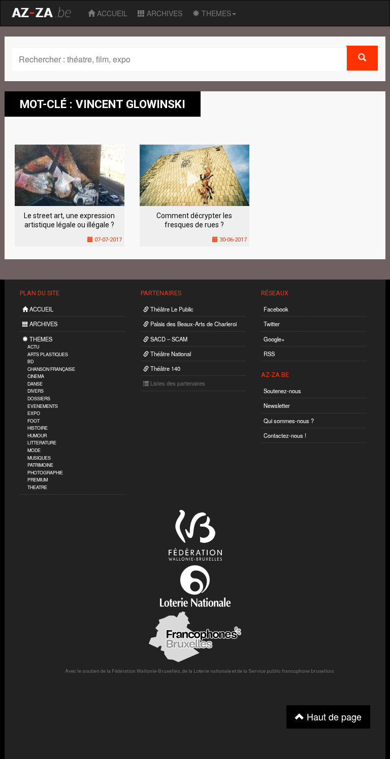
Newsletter (277, 405)
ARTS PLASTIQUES (47, 354)
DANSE (35, 384)
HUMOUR (37, 435)
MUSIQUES (39, 458)
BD (30, 361)
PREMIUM (37, 479)
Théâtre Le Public (171, 309)
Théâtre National (170, 354)
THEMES (215, 13)
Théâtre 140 (164, 368)
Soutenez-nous (282, 391)
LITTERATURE (41, 442)
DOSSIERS (38, 398)
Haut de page (333, 716)
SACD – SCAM (168, 339)
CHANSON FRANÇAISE (51, 369)
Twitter (272, 324)
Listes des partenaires (177, 383)
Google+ (274, 339)
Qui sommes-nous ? (289, 421)
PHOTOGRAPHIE (45, 472)
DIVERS (35, 391)
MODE (34, 450)
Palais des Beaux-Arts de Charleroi (193, 324)
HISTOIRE (37, 428)
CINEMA (35, 376)
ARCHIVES (163, 13)
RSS (269, 354)
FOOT (33, 421)
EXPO (33, 413)
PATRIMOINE (40, 465)
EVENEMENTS (42, 406)
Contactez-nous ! (285, 435)
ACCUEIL (111, 13)
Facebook (276, 309)
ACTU (33, 346)
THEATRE (37, 487)
